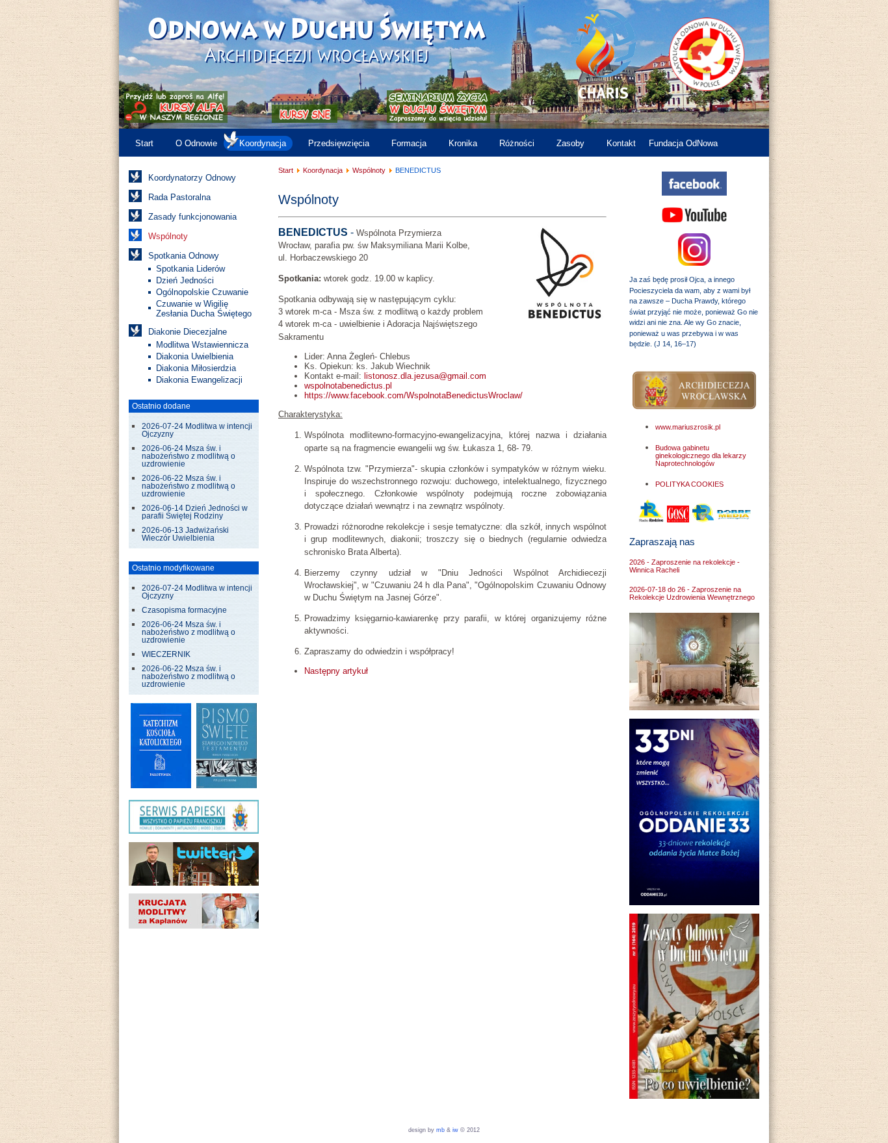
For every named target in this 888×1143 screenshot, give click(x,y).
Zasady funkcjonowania (192, 217)
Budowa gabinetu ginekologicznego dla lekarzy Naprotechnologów (700, 455)
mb (440, 1130)
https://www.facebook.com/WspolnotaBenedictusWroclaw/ (413, 395)
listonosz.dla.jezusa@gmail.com (425, 376)
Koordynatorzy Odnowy (192, 178)
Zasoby (570, 143)
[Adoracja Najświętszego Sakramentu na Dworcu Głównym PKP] (694, 707)
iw (454, 1130)
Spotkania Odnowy (183, 256)
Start (144, 143)
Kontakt (621, 143)
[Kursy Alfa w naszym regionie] (175, 120)
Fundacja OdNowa (683, 143)
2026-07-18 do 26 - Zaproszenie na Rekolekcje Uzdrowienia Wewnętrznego (692, 593)
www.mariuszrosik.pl (687, 427)
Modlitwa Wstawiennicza (202, 345)
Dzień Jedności (185, 280)
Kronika (463, 143)
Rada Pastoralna (179, 197)
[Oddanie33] (694, 902)
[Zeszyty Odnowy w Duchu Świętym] (694, 1096)
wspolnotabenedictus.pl (348, 386)
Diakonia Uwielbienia (194, 356)
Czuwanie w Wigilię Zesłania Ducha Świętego (204, 308)
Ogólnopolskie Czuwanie (202, 292)
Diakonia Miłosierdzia (196, 368)
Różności (516, 143)
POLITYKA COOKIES (689, 484)
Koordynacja (262, 143)
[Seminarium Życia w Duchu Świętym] (438, 120)
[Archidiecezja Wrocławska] (694, 391)
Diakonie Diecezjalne (187, 332)
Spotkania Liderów (190, 269)
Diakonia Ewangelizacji (199, 380)
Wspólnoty (168, 236)
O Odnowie (196, 143)
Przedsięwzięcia (338, 143)
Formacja (408, 143)
